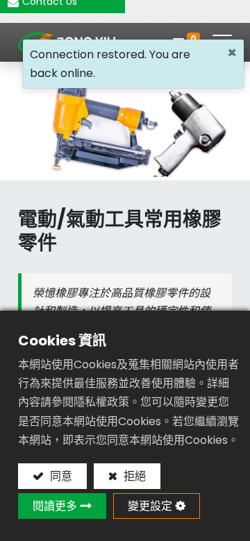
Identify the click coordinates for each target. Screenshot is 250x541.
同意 (59, 476)
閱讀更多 (55, 506)
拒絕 (133, 476)
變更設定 (150, 506)
